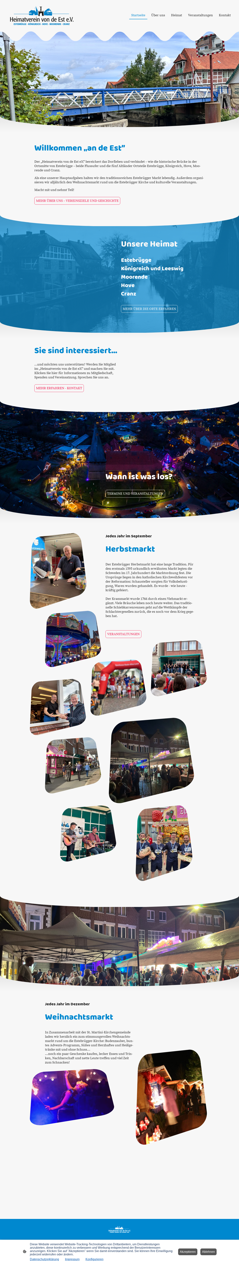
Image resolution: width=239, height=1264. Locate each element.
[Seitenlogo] (41, 15)
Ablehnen (208, 1251)
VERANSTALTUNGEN (123, 634)
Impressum (72, 1259)
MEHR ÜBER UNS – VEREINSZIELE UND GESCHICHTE (77, 201)
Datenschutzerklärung (44, 1259)
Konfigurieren (94, 1259)
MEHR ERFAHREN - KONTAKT (59, 388)
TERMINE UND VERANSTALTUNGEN (135, 494)
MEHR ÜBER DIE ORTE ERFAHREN (149, 309)
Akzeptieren (188, 1251)
